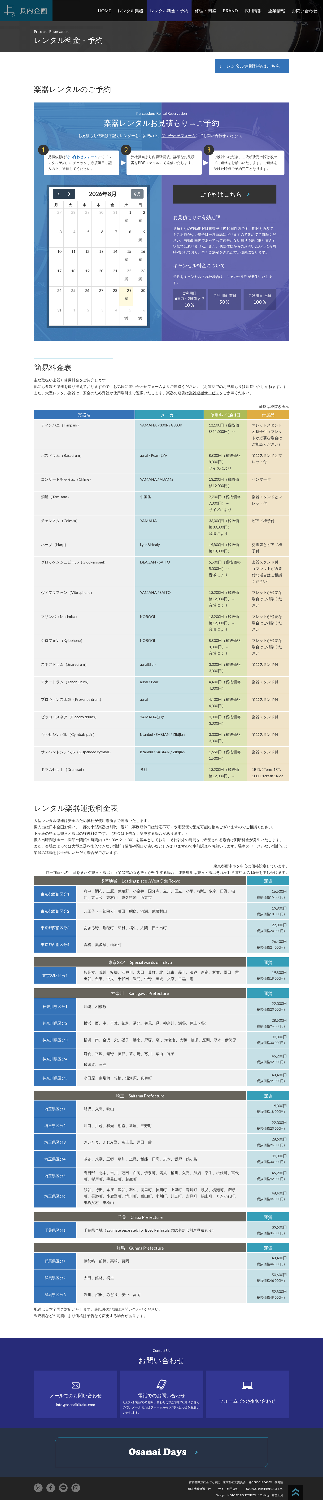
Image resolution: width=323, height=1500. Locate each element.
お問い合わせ (304, 10)
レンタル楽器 (130, 10)
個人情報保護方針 (199, 1489)
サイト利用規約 (228, 1489)
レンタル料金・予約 (169, 10)
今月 (137, 193)
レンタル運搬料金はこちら (253, 66)
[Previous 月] (58, 194)
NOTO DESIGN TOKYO (241, 1495)
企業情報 (276, 10)
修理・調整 (205, 10)
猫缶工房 (277, 1495)
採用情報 (253, 10)
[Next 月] (69, 194)
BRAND (230, 10)
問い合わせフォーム (179, 135)
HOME (104, 10)
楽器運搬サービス (204, 393)
